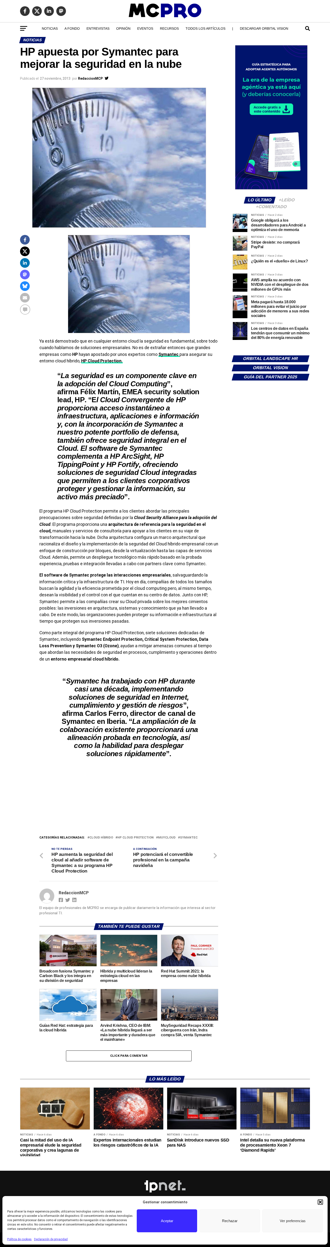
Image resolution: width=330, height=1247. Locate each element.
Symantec (189, 837)
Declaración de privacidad (51, 1239)
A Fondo (72, 28)
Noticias (50, 28)
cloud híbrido (101, 837)
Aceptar (167, 1221)
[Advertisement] (128, 798)
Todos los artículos (205, 28)
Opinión (123, 28)
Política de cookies (19, 1239)
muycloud (167, 837)
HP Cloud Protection (135, 837)
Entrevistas (97, 28)
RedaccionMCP (90, 78)
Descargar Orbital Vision (264, 28)
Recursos (169, 28)
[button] (320, 1202)
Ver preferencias (293, 1221)
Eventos (145, 28)
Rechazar (229, 1221)
